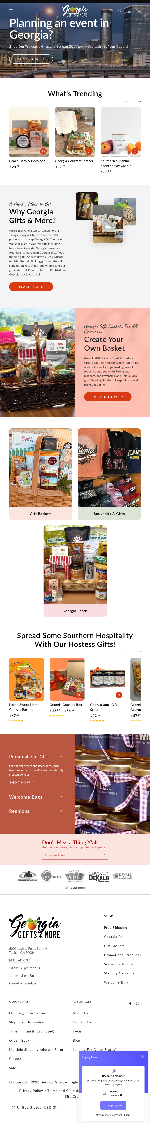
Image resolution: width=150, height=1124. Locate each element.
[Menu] (11, 11)
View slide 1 (64, 71)
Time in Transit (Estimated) (32, 1031)
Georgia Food (115, 937)
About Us (81, 1013)
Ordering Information (27, 1013)
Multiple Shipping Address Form (36, 1049)
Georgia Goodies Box (66, 705)
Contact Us (82, 1022)
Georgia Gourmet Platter (74, 161)
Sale (12, 1068)
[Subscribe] (104, 855)
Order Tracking (21, 1040)
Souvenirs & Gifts (119, 964)
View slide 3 (86, 71)
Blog (76, 1040)
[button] (120, 11)
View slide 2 (75, 71)
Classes (15, 1059)
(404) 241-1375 (20, 960)
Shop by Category (119, 973)
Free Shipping (115, 927)
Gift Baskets (114, 946)
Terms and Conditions (65, 1091)
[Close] (142, 1057)
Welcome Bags (116, 982)
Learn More (31, 286)
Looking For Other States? (95, 1049)
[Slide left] (129, 102)
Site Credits (75, 1096)
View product (78, 695)
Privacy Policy (31, 1091)
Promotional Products (122, 955)
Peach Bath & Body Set (27, 161)
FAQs (77, 1031)
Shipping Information (26, 1022)
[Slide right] (137, 102)
